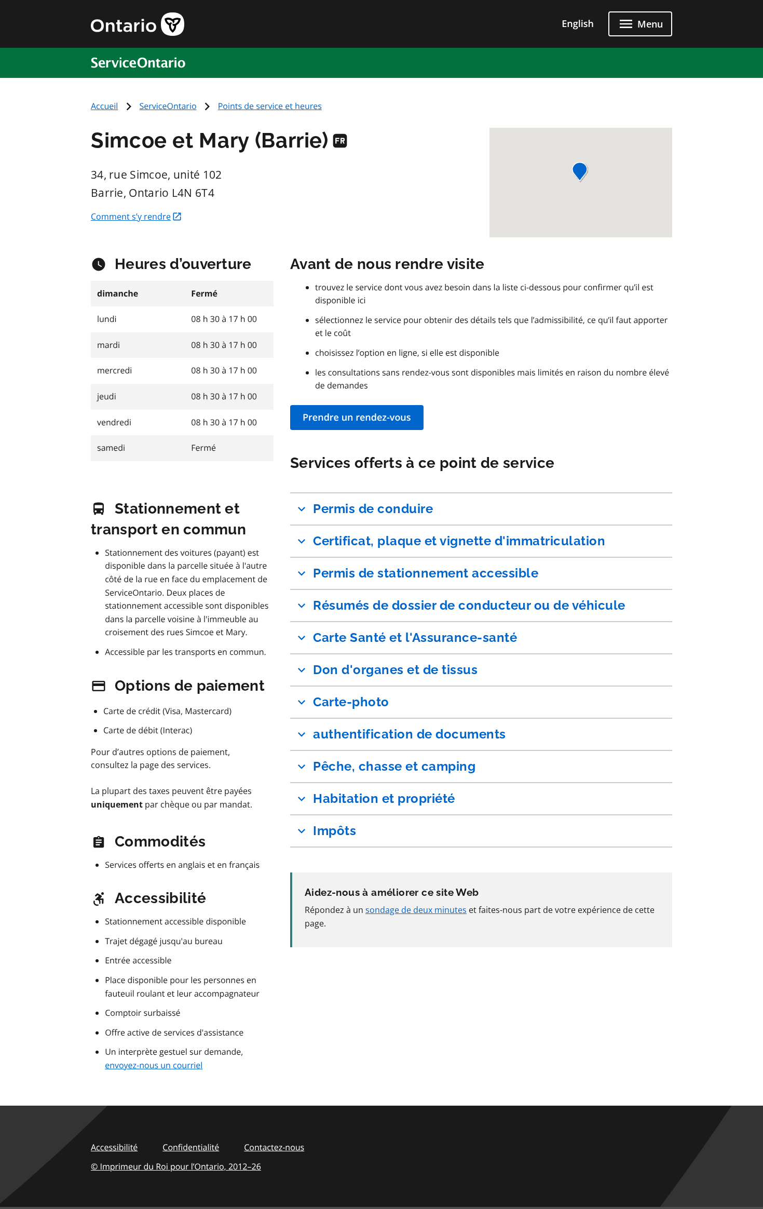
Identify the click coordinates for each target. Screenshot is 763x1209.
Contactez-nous (274, 1147)
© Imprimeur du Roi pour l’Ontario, (176, 1166)
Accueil (104, 106)
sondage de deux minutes (416, 910)
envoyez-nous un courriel (153, 1065)
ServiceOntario (168, 106)
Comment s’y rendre (131, 216)
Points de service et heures (270, 106)
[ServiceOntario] (142, 62)
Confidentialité (190, 1147)
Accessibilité (114, 1147)
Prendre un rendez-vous (357, 417)
